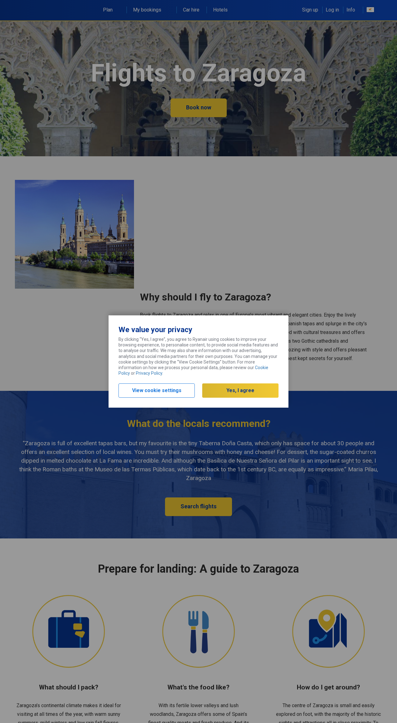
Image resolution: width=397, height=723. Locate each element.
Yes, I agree (240, 390)
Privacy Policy (149, 373)
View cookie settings (156, 390)
